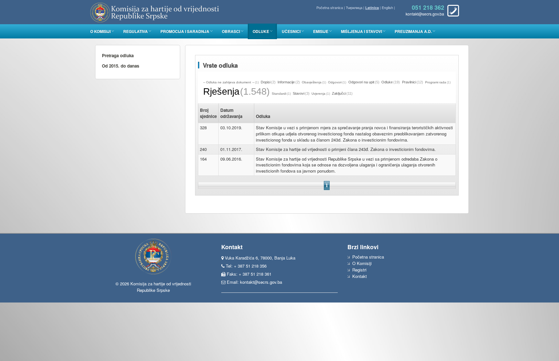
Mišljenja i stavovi (361, 31)
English (387, 7)
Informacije (286, 82)
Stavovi (298, 93)
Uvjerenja (318, 93)
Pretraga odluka (118, 55)
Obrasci (231, 31)
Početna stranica (329, 7)
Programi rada (435, 82)
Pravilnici (409, 82)
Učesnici (291, 31)
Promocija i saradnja (184, 31)
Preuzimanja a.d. (413, 31)
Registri (359, 270)
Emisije (320, 31)
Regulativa (135, 31)
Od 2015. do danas (120, 66)
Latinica (372, 7)
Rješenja (221, 91)
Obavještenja (312, 82)
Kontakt (359, 276)
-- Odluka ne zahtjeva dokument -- (228, 82)
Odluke (261, 31)
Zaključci (339, 93)
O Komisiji (100, 31)
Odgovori (335, 82)
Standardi (279, 93)
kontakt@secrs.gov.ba (261, 282)
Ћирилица (354, 7)
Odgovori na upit (361, 82)
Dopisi (265, 82)
